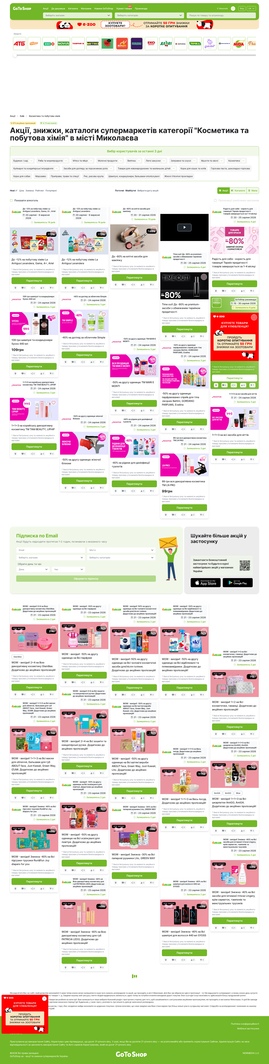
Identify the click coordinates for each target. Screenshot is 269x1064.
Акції (45, 8)
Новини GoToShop (103, 8)
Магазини (86, 8)
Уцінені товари (124, 8)
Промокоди (141, 8)
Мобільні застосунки (248, 1028)
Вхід (242, 8)
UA (249, 8)
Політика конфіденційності (245, 1023)
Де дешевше (58, 8)
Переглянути (34, 280)
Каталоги (73, 8)
